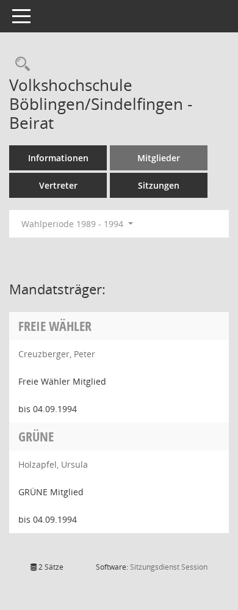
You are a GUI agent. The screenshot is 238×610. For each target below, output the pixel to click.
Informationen (58, 158)
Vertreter (58, 185)
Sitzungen (158, 185)
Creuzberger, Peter (56, 354)
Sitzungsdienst (168, 567)
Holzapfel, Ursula (53, 464)
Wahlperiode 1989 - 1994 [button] (73, 224)
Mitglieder (158, 158)
